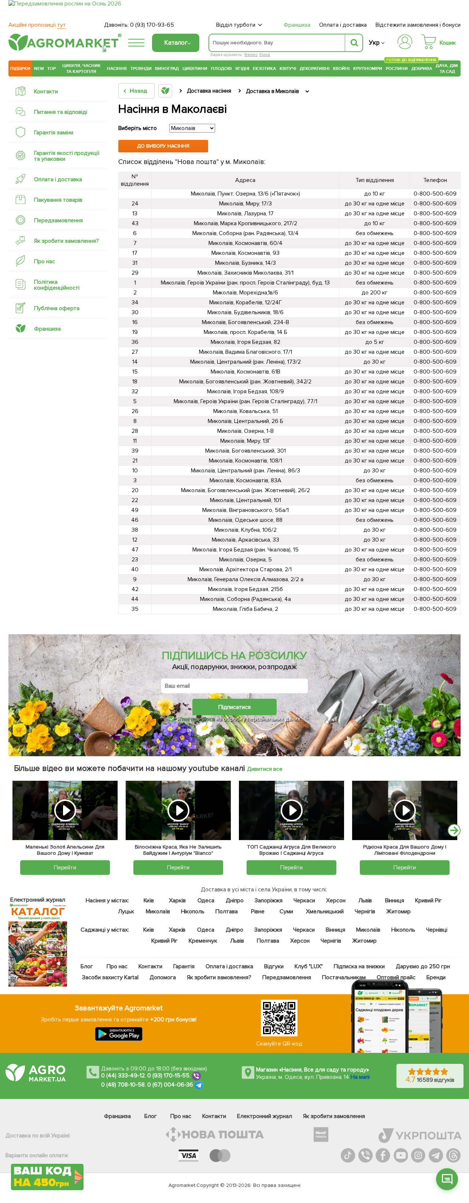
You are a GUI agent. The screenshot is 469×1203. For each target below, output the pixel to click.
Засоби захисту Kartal (110, 977)
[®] (63, 49)
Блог (87, 966)
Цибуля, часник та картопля (81, 68)
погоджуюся (198, 719)
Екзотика (264, 68)
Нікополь (192, 911)
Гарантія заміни (53, 132)
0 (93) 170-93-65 (152, 25)
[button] (447, 1179)
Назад (138, 90)
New (39, 68)
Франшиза (297, 25)
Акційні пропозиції (37, 25)
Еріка (264, 54)
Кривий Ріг (428, 900)
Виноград (167, 68)
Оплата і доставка (343, 25)
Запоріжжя (268, 900)
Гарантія (183, 966)
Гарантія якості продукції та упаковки (66, 156)
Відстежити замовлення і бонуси (418, 25)
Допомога (162, 977)
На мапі (360, 1077)
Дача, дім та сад (447, 68)
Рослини (397, 67)
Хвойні (341, 68)
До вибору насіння (163, 146)
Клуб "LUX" (309, 966)
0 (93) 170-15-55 (168, 1075)
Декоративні (314, 68)
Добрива (421, 68)
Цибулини (194, 68)
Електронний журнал (264, 1116)
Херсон (335, 900)
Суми (286, 911)
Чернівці (436, 929)
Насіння (117, 68)
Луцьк (126, 911)
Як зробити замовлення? (66, 241)
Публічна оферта (57, 308)
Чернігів (365, 911)
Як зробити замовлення (334, 1116)
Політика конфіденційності (57, 285)
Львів (365, 900)
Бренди (436, 977)
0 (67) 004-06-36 (170, 1084)
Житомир (398, 911)
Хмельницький (325, 911)
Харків (177, 900)
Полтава (226, 911)
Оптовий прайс (396, 977)
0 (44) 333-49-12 (123, 1075)
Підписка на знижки (359, 966)
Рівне (258, 911)
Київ (148, 900)
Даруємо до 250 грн (423, 966)
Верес (251, 54)
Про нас (44, 261)
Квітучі (288, 68)
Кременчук (203, 940)
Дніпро (235, 900)
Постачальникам (344, 977)
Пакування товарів (58, 200)
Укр (374, 43)
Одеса (205, 900)
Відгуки (274, 966)
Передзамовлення (58, 220)
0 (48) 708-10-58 (123, 1084)
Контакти (46, 91)
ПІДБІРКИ (20, 68)
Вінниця (394, 900)
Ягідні (242, 68)
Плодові (221, 68)
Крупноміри (367, 68)
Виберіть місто (137, 128)
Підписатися (234, 707)
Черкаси (304, 900)
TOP (51, 68)
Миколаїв (157, 911)
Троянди (141, 68)
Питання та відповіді (60, 112)
